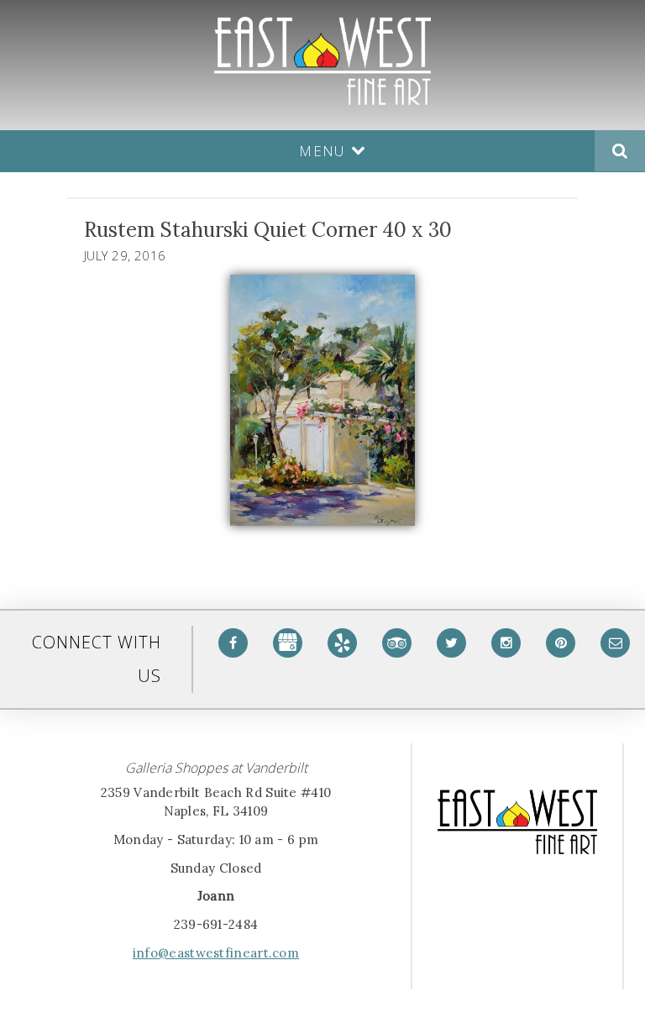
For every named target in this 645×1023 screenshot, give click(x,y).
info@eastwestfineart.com (216, 953)
